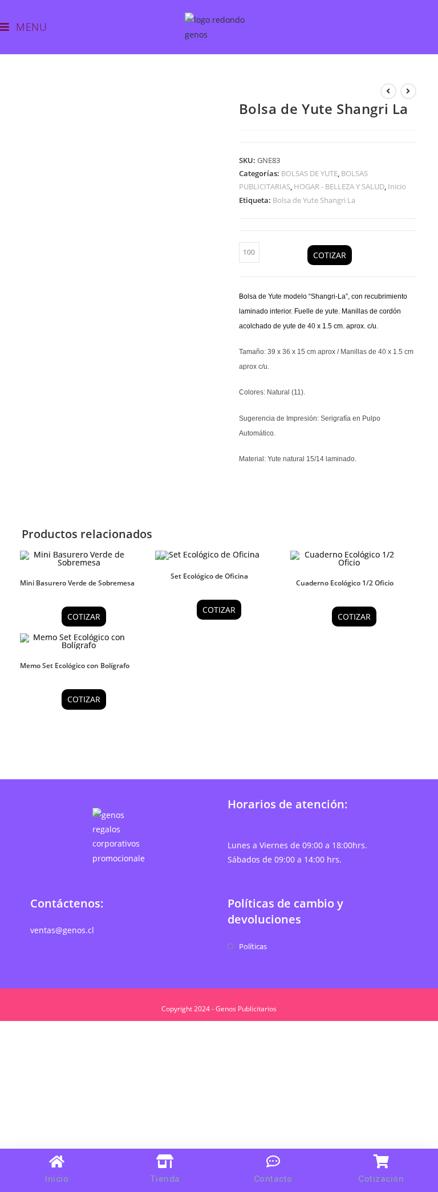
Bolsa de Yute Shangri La (314, 200)
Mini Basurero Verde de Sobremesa (77, 583)
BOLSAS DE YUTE (309, 173)
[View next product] (408, 91)
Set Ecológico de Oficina (209, 576)
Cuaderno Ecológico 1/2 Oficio (345, 583)
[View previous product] (388, 91)
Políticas (253, 946)
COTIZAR (329, 255)
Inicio (397, 186)
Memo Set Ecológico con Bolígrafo (74, 665)
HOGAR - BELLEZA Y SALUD (339, 186)
